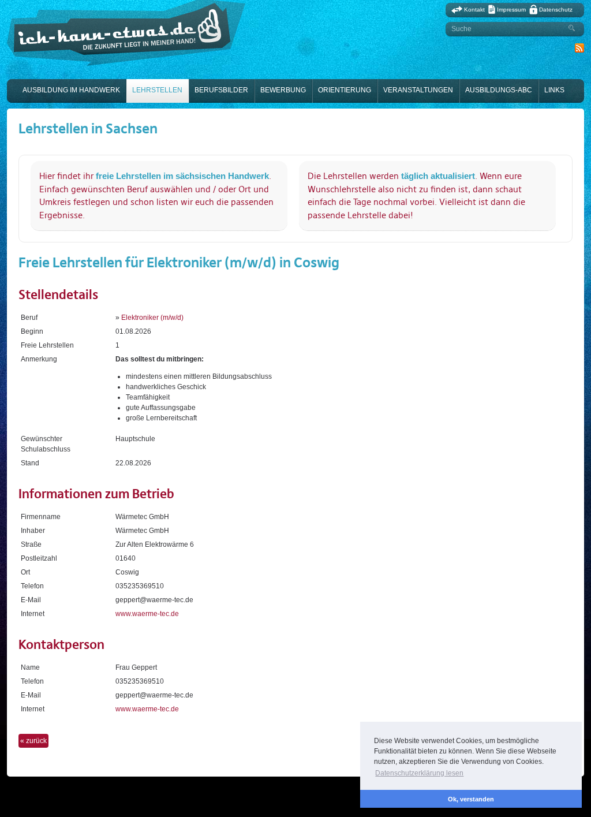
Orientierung (344, 90)
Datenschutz (556, 9)
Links (554, 90)
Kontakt (474, 9)
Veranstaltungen (418, 90)
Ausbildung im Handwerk (71, 90)
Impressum (511, 9)
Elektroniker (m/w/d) (152, 318)
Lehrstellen (157, 90)
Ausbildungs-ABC (498, 90)
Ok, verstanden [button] (471, 799)
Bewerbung (283, 90)
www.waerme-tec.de (147, 614)
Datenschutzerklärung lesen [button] (419, 773)
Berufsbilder (221, 90)
